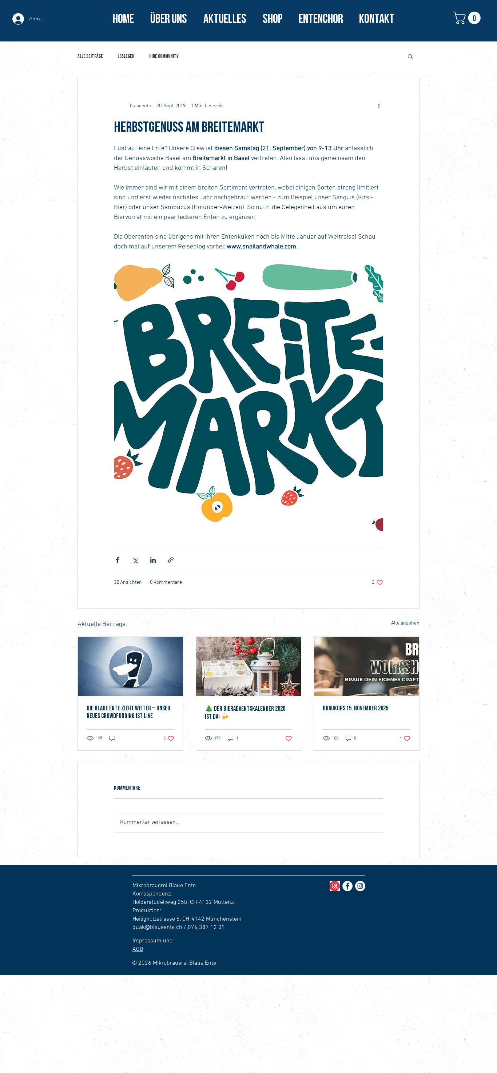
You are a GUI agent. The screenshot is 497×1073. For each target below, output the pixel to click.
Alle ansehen (405, 623)
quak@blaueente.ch (157, 927)
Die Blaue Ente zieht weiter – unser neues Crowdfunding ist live (128, 712)
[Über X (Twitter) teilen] (135, 560)
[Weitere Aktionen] (378, 105)
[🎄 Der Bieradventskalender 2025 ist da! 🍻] (248, 666)
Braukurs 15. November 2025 (355, 708)
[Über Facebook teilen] (117, 560)
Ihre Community (164, 56)
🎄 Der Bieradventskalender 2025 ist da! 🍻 (245, 713)
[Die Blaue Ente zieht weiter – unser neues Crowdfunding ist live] (130, 666)
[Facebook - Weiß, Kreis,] (347, 886)
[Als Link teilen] (170, 560)
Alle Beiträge (90, 56)
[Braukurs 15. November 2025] (366, 666)
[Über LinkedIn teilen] (153, 560)
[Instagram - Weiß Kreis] (360, 886)
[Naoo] (335, 886)
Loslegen (126, 56)
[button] (468, 18)
